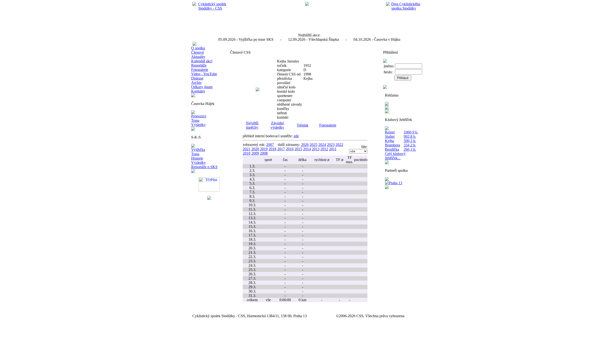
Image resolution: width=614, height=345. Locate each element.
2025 (313, 145)
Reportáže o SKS (204, 167)
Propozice (198, 116)
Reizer (390, 132)
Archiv (196, 82)
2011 (333, 149)
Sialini (390, 136)
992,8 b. (410, 136)
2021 (246, 149)
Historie (197, 158)
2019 (264, 149)
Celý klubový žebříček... (395, 156)
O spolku (198, 48)
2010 (246, 153)
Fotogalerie (199, 70)
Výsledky (198, 125)
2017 (281, 149)
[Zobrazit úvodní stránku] (210, 8)
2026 (305, 145)
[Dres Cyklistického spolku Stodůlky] (404, 8)
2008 (264, 153)
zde (296, 136)
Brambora (392, 145)
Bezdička (392, 149)
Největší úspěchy (252, 125)
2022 (339, 145)
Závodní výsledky (277, 125)
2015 (298, 149)
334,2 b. (410, 145)
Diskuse (197, 78)
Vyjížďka (198, 150)
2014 (307, 149)
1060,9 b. (411, 132)
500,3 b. (410, 141)
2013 (315, 149)
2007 (270, 145)
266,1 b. (410, 149)
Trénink (302, 125)
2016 (290, 149)
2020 (255, 149)
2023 (331, 145)
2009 (255, 153)
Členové (197, 52)
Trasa (195, 120)
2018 (272, 149)
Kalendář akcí (201, 61)
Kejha (389, 141)
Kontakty (198, 91)
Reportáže (199, 65)
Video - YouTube (204, 74)
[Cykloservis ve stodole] (387, 108)
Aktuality (198, 57)
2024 (322, 145)
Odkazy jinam (202, 87)
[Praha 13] (393, 183)
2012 (324, 149)
